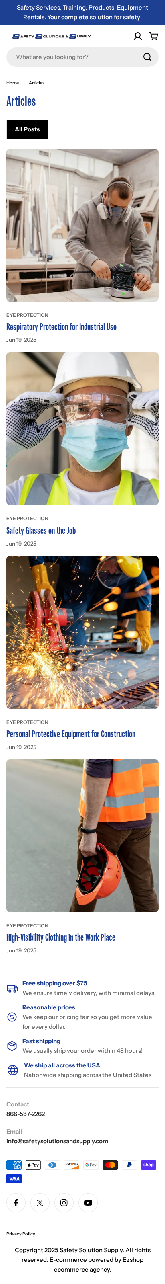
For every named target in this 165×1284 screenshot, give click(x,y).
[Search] (147, 57)
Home (12, 83)
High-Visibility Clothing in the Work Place (60, 938)
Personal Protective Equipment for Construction (70, 734)
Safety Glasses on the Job (41, 531)
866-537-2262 (25, 1114)
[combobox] (82, 57)
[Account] (138, 36)
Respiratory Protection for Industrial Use (61, 327)
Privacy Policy (20, 1234)
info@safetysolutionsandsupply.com (57, 1141)
